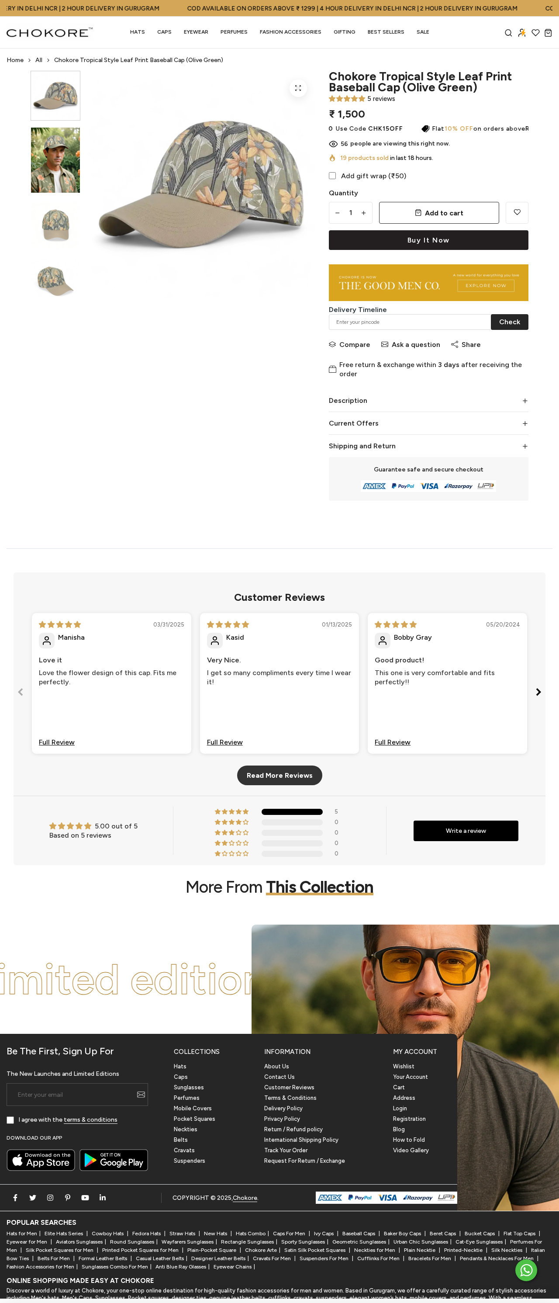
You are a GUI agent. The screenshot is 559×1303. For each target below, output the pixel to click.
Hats (137, 32)
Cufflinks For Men (379, 1258)
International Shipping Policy (301, 1140)
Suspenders (189, 1160)
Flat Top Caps (520, 1233)
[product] (298, 88)
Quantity (343, 193)
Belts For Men (54, 1258)
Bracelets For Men (430, 1258)
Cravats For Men (272, 1258)
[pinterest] (67, 1197)
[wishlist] (535, 32)
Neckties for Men (375, 1250)
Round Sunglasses (132, 1242)
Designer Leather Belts (218, 1258)
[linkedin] (102, 1197)
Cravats (184, 1150)
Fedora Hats (147, 1233)
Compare (354, 344)
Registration (409, 1119)
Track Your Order (285, 1150)
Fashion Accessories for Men (40, 1267)
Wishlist (403, 1066)
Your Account (410, 1077)
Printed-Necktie (464, 1250)
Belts (181, 1140)
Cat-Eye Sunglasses (479, 1242)
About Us (276, 1066)
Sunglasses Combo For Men (115, 1267)
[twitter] (32, 1197)
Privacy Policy (282, 1119)
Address (404, 1098)
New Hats (216, 1233)
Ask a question (416, 344)
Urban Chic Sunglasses (420, 1242)
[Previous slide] (21, 693)
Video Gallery (411, 1150)
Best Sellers (386, 32)
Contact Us (279, 1077)
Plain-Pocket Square (212, 1250)
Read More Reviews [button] (280, 775)
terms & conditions (90, 1119)
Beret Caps (443, 1233)
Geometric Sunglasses (359, 1242)
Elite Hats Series (64, 1233)
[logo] (50, 32)
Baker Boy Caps (403, 1233)
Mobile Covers (193, 1108)
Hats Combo (251, 1233)
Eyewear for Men (27, 1242)
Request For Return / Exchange (304, 1160)
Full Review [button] (57, 742)
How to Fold (409, 1140)
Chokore (245, 1198)
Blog (399, 1129)
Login (400, 1108)
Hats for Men (22, 1233)
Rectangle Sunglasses (247, 1242)
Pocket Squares (194, 1119)
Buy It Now (428, 240)
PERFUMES (234, 32)
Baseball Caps (359, 1233)
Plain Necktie (420, 1250)
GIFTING (344, 32)
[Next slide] (538, 693)
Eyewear (196, 32)
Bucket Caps (480, 1233)
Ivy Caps (324, 1233)
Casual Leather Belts (160, 1258)
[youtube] (85, 1197)
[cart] (548, 32)
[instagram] (50, 1197)
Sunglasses (189, 1087)
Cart (399, 1087)
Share (471, 344)
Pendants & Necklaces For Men (497, 1258)
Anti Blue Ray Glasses (180, 1267)
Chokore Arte (261, 1250)
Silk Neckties (507, 1250)
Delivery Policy (283, 1108)
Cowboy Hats (108, 1233)
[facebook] (15, 1197)
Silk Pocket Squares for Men (60, 1250)
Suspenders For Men (325, 1258)
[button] (347, 99)
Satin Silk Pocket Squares (315, 1250)
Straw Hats (183, 1233)
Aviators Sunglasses (79, 1242)
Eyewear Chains (233, 1267)
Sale (423, 32)
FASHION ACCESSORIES (290, 32)
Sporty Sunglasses (303, 1242)
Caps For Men (290, 1233)
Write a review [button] (466, 831)
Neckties (185, 1129)
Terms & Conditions (290, 1098)
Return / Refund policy (293, 1129)
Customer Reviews (289, 1087)
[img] (60, 624)
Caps (164, 32)
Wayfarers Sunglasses (188, 1242)
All (38, 60)
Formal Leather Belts (103, 1258)
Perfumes (187, 1098)
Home (15, 60)
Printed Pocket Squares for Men (141, 1250)
